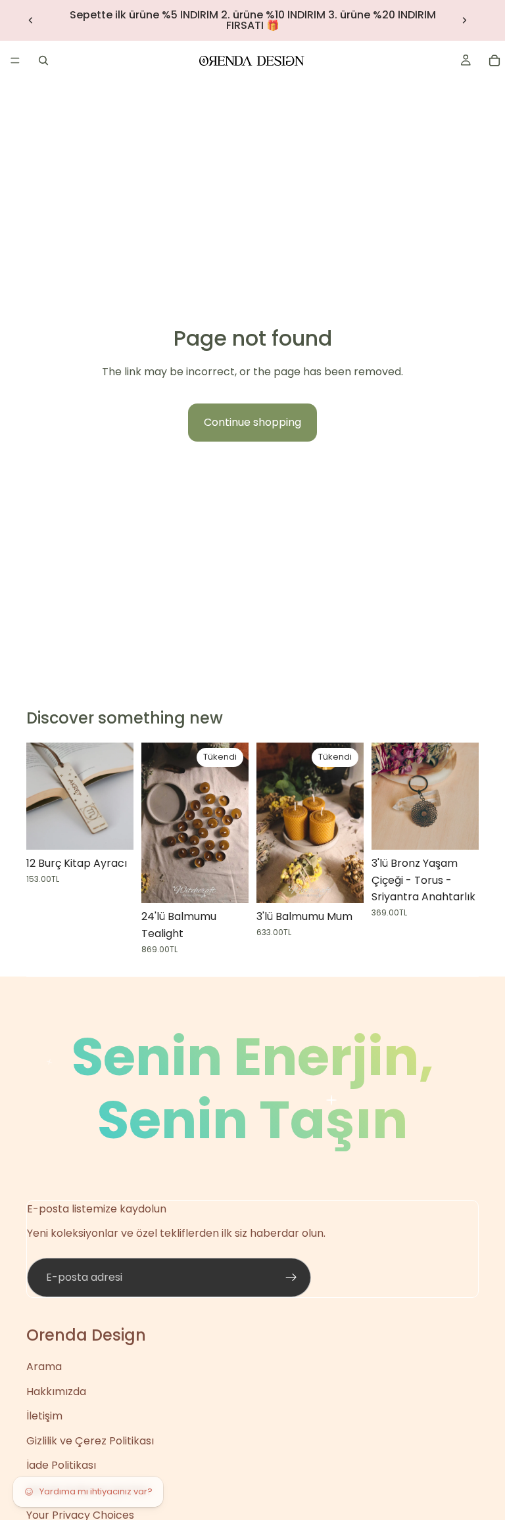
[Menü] (15, 60)
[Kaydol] (291, 1277)
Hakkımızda (56, 1391)
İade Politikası (61, 1465)
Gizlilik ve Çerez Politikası (90, 1440)
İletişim (44, 1415)
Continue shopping (252, 422)
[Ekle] (458, 829)
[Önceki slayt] (30, 20)
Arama (44, 1366)
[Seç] (113, 829)
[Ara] (43, 60)
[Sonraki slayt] (464, 20)
